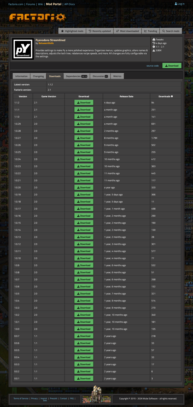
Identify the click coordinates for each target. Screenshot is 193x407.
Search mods (172, 31)
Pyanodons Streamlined (50, 40)
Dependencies (76, 76)
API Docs (69, 4)
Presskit (53, 399)
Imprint (44, 399)
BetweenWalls (46, 43)
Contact (63, 399)
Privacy (34, 399)
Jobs (45, 400)
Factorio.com (15, 4)
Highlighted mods (73, 31)
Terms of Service (21, 399)
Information (21, 76)
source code (153, 65)
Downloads (55, 76)
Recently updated (101, 31)
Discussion (100, 76)
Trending (152, 31)
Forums (30, 4)
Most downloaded (129, 31)
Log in (181, 4)
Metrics (117, 76)
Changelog (38, 76)
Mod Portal (53, 4)
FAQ (72, 399)
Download (173, 65)
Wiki (40, 4)
